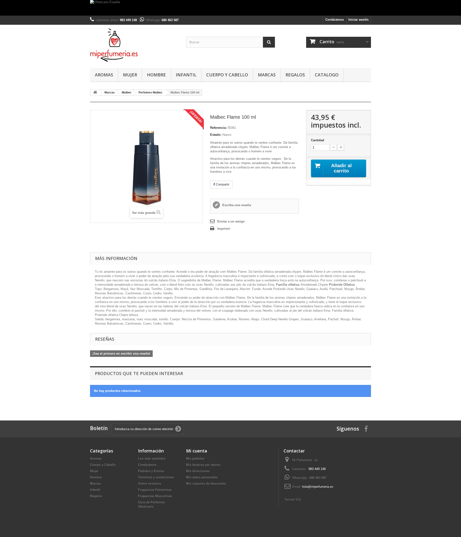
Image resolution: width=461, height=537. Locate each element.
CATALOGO (327, 75)
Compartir (222, 184)
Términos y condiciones (156, 477)
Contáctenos (334, 19)
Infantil (186, 75)
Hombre (156, 75)
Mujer (130, 75)
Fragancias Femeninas (155, 490)
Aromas (104, 75)
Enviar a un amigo (231, 221)
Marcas (267, 75)
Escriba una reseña (236, 205)
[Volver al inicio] (95, 93)
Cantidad (317, 140)
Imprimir (223, 228)
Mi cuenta (196, 451)
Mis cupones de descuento (206, 483)
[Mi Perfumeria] (134, 45)
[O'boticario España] (230, 8)
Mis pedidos (195, 458)
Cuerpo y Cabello (227, 75)
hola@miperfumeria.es (317, 486)
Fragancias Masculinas (155, 496)
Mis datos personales (202, 477)
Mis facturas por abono (203, 465)
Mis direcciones (198, 471)
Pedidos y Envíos (151, 471)
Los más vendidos (151, 458)
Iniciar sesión (358, 19)
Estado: (215, 134)
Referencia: (218, 128)
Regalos (295, 75)
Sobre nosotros (149, 483)
